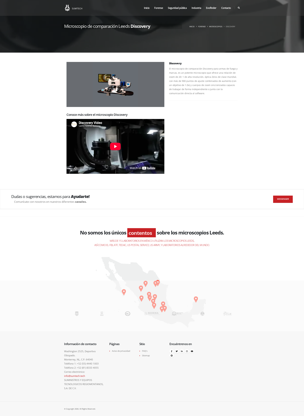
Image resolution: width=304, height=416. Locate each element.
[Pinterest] (171, 355)
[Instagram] (187, 351)
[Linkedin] (182, 351)
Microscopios (215, 26)
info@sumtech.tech (74, 375)
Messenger (283, 199)
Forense (158, 8)
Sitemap (146, 355)
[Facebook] (171, 351)
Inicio (146, 8)
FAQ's (144, 351)
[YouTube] (192, 351)
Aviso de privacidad (121, 351)
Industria (196, 8)
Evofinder (211, 8)
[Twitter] (176, 351)
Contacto (226, 8)
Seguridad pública (177, 8)
